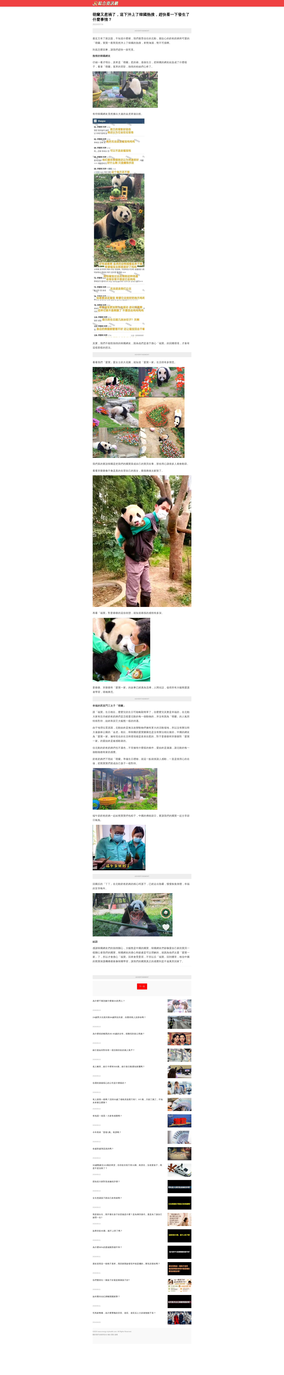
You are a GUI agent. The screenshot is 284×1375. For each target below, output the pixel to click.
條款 (109, 1334)
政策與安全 (103, 1334)
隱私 (112, 1334)
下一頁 (142, 986)
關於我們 (96, 1334)
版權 (116, 1334)
